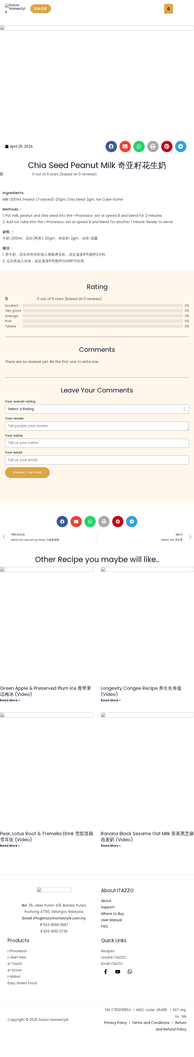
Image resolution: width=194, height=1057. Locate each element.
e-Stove (15, 970)
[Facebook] (105, 971)
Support (108, 907)
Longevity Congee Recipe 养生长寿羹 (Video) (141, 691)
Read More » (10, 700)
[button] (40, 8)
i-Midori (14, 976)
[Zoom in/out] (8, 1045)
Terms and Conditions (150, 1022)
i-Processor (17, 951)
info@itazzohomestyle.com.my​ (59, 918)
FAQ (104, 926)
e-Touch (15, 963)
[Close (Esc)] (60, 1045)
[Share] (42, 1045)
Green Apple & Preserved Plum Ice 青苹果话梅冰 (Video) (45, 691)
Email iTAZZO (112, 963)
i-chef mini (17, 957)
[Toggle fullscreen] (25, 1045)
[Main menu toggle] (183, 8)
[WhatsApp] (129, 971)
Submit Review (27, 472)
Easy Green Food (22, 983)
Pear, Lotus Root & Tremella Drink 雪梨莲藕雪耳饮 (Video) (46, 836)
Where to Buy (112, 913)
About (106, 901)
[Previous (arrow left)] (8, 1053)
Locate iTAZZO (113, 957)
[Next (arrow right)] (25, 1053)
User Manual (111, 920)
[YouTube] (117, 971)
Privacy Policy (115, 1022)
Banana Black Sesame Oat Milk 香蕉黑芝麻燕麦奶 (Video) (147, 836)
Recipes (107, 951)
